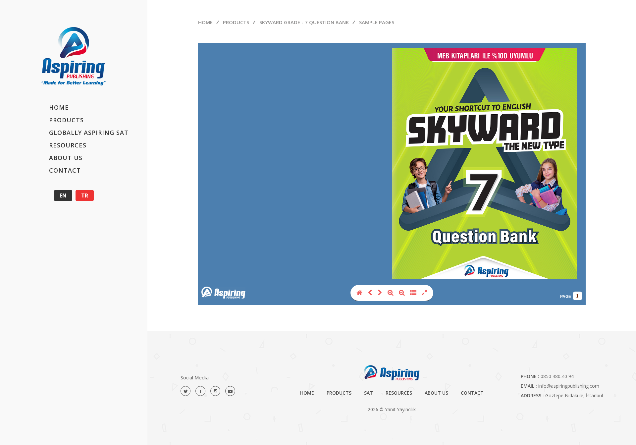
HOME (59, 107)
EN (63, 195)
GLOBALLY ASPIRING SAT (89, 133)
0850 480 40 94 (557, 376)
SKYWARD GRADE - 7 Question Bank (304, 22)
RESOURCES (67, 145)
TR (84, 195)
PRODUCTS (66, 120)
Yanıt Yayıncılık (400, 409)
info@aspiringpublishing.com (568, 386)
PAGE (565, 296)
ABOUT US (65, 158)
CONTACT (65, 170)
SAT (368, 393)
